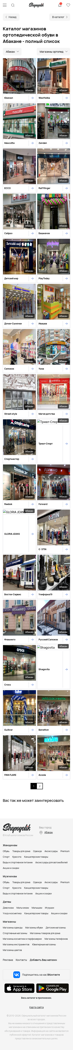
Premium (64, 851)
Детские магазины (56, 927)
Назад (12, 17)
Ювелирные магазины (44, 944)
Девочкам (8, 907)
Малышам (37, 907)
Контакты (21, 960)
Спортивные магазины (15, 933)
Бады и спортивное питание (18, 862)
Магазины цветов (12, 950)
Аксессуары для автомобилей (51, 862)
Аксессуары (51, 851)
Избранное (68, 5)
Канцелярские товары (36, 856)
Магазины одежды (12, 927)
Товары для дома (21, 851)
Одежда (37, 851)
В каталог (58, 17)
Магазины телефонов (56, 938)
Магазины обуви (34, 927)
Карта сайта (36, 1007)
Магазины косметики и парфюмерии (22, 938)
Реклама (8, 960)
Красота (16, 856)
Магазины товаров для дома (45, 933)
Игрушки (49, 907)
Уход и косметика (12, 913)
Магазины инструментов (16, 944)
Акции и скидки (11, 868)
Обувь (6, 851)
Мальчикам (22, 907)
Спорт (6, 856)
